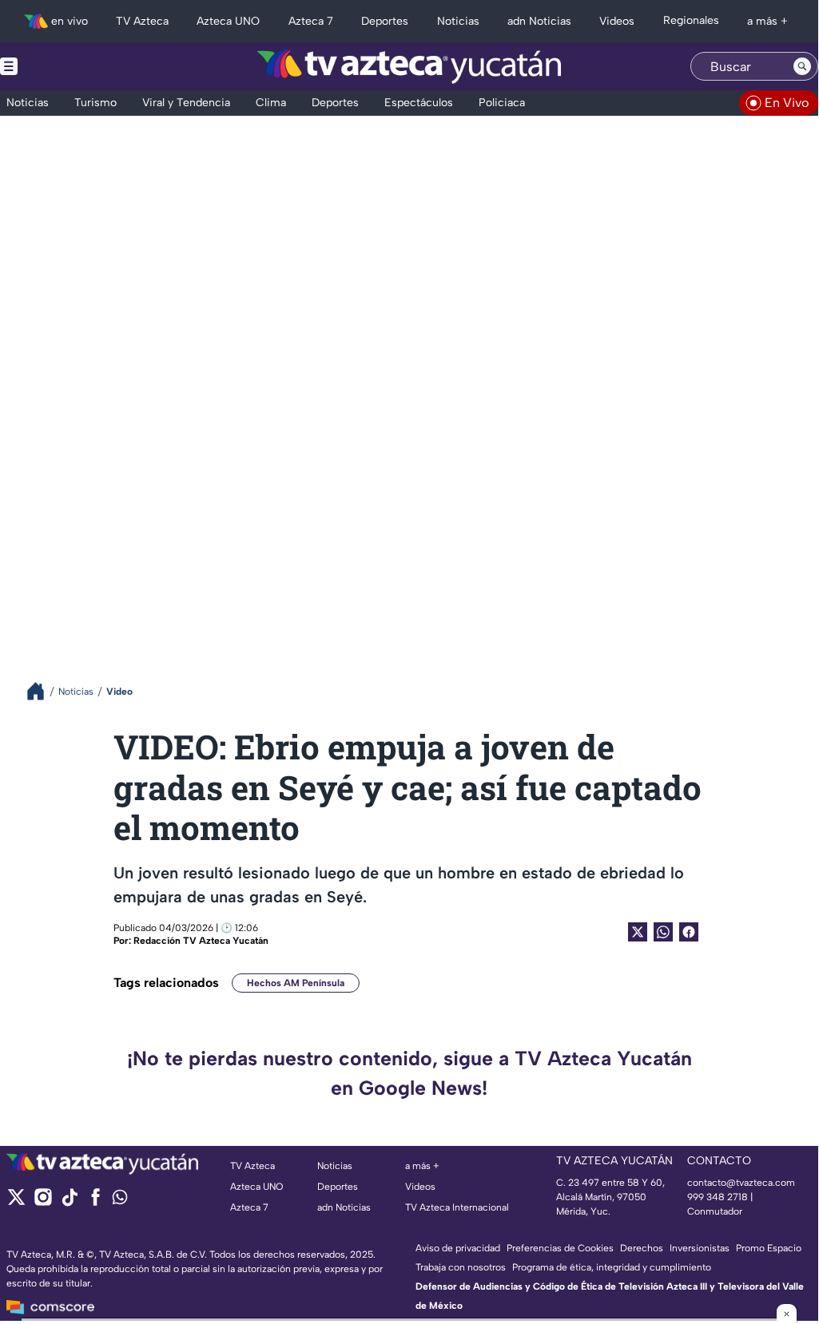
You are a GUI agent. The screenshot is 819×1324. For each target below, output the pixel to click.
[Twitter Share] (637, 931)
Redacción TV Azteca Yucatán (200, 940)
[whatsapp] (120, 1200)
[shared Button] (663, 931)
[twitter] (16, 1202)
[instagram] (43, 1202)
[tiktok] (69, 1202)
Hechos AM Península (295, 983)
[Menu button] (64, 66)
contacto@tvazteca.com (741, 1182)
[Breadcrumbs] (42, 691)
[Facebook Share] (688, 931)
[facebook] (95, 1202)
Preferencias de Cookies (560, 1248)
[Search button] (802, 66)
